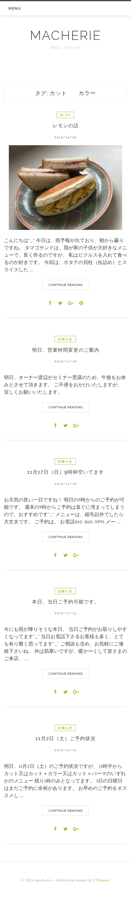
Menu (15, 8)
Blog (65, 115)
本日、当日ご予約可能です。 (65, 602)
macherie (65, 35)
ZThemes (101, 880)
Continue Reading (65, 285)
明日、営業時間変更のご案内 (65, 350)
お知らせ (65, 339)
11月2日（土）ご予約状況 (65, 738)
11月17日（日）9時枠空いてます (65, 472)
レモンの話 (66, 125)
